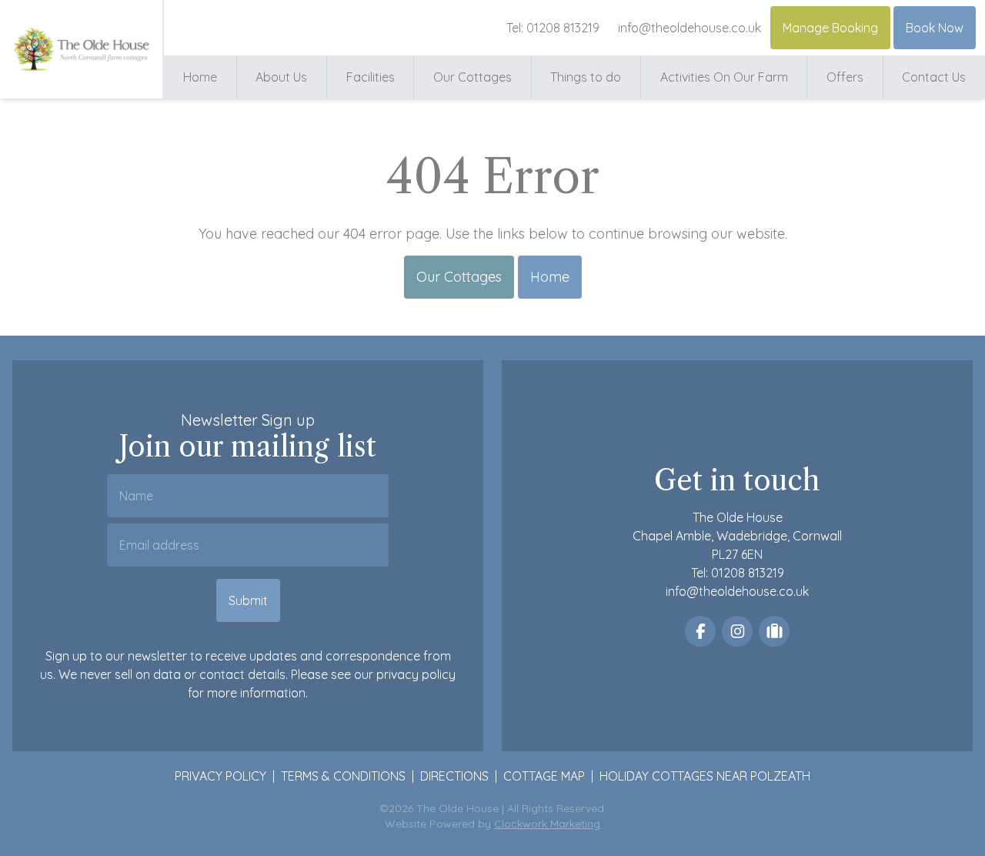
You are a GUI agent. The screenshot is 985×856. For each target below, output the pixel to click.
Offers (844, 77)
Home (200, 77)
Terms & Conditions (343, 776)
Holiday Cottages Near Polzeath (704, 776)
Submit (248, 600)
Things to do (585, 77)
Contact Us (934, 77)
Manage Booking (830, 27)
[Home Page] (81, 48)
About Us (281, 77)
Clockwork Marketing (547, 824)
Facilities (370, 77)
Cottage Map (544, 776)
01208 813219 (562, 27)
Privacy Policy (220, 776)
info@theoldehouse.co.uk (689, 27)
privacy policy (416, 674)
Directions (454, 776)
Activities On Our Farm (724, 77)
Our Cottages (472, 77)
